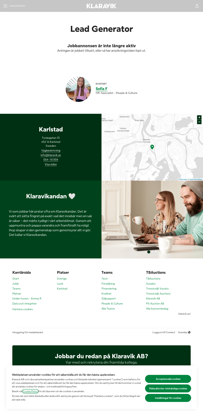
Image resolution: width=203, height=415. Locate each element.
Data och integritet (24, 303)
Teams (16, 288)
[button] (197, 6)
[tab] (148, 251)
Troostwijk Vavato (157, 288)
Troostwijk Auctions (158, 293)
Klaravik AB (153, 298)
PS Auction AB (155, 303)
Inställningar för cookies (168, 397)
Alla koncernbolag (157, 308)
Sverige (62, 278)
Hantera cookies (22, 309)
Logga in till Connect (163, 332)
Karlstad (62, 288)
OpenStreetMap (195, 179)
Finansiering (109, 288)
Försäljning (108, 283)
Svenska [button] (183, 332)
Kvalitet (106, 293)
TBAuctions (153, 278)
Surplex (151, 283)
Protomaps (182, 179)
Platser (16, 293)
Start (15, 278)
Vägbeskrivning (50, 150)
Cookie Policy (30, 391)
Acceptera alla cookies (168, 378)
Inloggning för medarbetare (27, 332)
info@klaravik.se (51, 155)
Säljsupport (109, 298)
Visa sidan (51, 164)
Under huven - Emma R (26, 298)
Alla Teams (108, 308)
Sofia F (101, 88)
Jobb (15, 283)
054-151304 (50, 159)
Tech (105, 278)
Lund (60, 283)
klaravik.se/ (184, 313)
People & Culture (112, 303)
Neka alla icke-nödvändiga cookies (168, 388)
